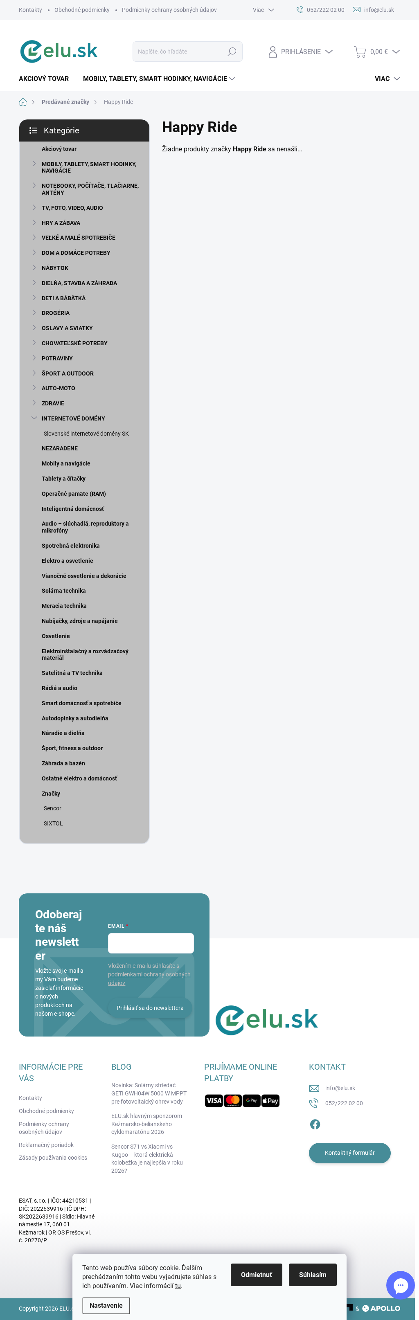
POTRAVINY (57, 358)
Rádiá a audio (59, 688)
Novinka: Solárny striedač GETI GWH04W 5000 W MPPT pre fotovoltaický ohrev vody (149, 1093)
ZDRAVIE (53, 403)
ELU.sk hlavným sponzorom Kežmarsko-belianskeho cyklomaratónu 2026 (146, 1124)
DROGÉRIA (56, 313)
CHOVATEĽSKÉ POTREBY (75, 343)
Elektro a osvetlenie (67, 561)
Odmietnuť (256, 1275)
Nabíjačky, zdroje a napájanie (80, 621)
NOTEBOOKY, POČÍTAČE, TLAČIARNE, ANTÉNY (90, 189)
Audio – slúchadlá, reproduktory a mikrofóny (85, 527)
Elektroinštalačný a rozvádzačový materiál (85, 654)
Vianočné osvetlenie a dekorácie (84, 576)
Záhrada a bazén (63, 763)
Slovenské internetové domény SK (86, 433)
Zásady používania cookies (53, 1157)
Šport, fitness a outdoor (72, 748)
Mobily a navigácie (66, 463)
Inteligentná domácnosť (73, 509)
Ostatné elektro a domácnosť (79, 778)
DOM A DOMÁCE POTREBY (76, 253)
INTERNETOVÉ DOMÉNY (73, 418)
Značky (51, 793)
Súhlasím (313, 1275)
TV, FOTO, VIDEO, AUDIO (72, 208)
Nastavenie (106, 1305)
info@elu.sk (340, 1088)
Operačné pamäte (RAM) (74, 493)
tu (178, 1286)
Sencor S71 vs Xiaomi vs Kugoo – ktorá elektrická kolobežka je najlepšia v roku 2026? (147, 1158)
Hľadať (232, 51)
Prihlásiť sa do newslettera (150, 1008)
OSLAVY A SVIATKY (67, 328)
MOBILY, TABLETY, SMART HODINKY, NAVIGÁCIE (89, 167)
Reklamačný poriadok (46, 1145)
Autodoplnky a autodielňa (75, 718)
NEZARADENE (60, 448)
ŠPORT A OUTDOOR (68, 373)
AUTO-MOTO (58, 388)
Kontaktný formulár (350, 1152)
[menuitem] (47, 79)
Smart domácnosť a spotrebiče (82, 703)
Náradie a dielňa (63, 733)
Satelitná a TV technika (72, 673)
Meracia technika (64, 606)
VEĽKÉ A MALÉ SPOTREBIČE (78, 237)
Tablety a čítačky (64, 478)
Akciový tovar (59, 149)
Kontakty (30, 10)
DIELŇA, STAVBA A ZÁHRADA (79, 283)
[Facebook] (315, 1123)
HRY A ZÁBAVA (61, 223)
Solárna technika (64, 590)
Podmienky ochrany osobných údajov (169, 10)
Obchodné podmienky (82, 10)
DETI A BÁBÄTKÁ (64, 298)
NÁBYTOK (55, 268)
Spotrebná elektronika (71, 545)
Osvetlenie (56, 636)
